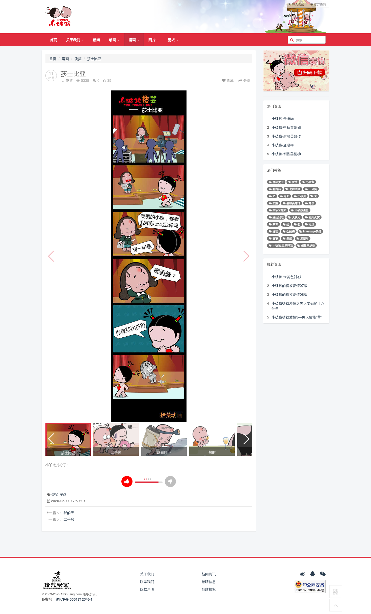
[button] (51, 438)
